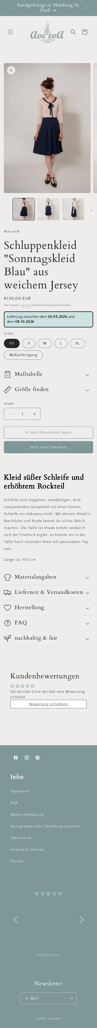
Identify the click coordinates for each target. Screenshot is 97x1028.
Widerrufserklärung (27, 815)
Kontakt (16, 861)
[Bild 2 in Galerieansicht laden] (48, 209)
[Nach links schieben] (5, 210)
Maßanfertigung (23, 355)
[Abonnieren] (71, 998)
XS (11, 343)
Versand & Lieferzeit (27, 850)
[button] (10, 32)
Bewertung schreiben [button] (48, 704)
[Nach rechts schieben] (91, 210)
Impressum (19, 791)
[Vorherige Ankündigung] (9, 7)
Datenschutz (21, 838)
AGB (14, 803)
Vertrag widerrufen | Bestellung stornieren (45, 826)
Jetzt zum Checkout (48, 447)
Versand (26, 305)
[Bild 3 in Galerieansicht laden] (73, 209)
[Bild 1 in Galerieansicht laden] (24, 209)
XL (77, 343)
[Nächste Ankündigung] (87, 7)
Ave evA (53, 1018)
